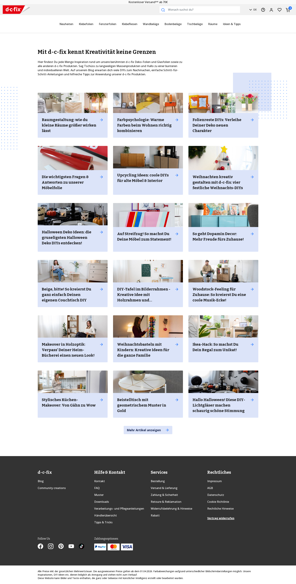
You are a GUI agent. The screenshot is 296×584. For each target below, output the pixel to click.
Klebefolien (86, 24)
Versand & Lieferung (164, 488)
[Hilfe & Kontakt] (263, 9)
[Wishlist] (280, 9)
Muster (99, 495)
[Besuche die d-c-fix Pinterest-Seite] (63, 547)
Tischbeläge (195, 24)
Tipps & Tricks (103, 522)
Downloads (101, 502)
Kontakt (99, 481)
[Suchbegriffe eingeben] (163, 10)
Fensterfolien (107, 24)
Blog (41, 481)
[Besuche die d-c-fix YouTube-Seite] (74, 547)
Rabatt (155, 515)
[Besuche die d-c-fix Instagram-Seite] (53, 547)
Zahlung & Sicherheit (164, 495)
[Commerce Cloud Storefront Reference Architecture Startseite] (12, 9)
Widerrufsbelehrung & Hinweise (171, 508)
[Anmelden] (271, 10)
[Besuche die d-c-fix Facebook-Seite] (43, 547)
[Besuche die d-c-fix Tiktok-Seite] (81, 547)
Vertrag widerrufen (220, 518)
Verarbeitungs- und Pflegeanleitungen (119, 508)
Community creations (52, 488)
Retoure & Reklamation (166, 502)
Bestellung (158, 481)
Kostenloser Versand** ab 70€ (148, 2)
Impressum (214, 481)
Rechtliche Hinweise (220, 508)
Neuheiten (66, 24)
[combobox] (199, 9)
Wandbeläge (151, 24)
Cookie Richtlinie (218, 502)
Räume (212, 24)
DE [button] (255, 9)
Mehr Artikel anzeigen (144, 430)
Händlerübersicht (105, 515)
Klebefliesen (129, 24)
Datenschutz (215, 495)
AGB (210, 488)
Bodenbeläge (173, 24)
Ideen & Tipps (232, 24)
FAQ (97, 488)
